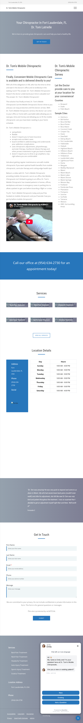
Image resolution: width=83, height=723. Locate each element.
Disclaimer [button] (30, 714)
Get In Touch (41, 42)
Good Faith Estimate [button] (21, 718)
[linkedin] (12, 396)
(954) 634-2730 (72, 2)
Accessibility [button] (11, 714)
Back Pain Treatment (19, 653)
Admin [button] (32, 718)
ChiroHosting (46, 716)
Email (9, 565)
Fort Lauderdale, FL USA (15, 2)
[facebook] (16, 393)
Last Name (10, 555)
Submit (41, 618)
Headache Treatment (19, 661)
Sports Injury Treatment (20, 669)
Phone (8, 575)
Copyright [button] (21, 714)
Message (9, 585)
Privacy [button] (9, 718)
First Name (10, 545)
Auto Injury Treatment (19, 665)
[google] (12, 393)
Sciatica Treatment (18, 674)
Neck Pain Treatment (19, 657)
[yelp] (20, 393)
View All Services (41, 335)
